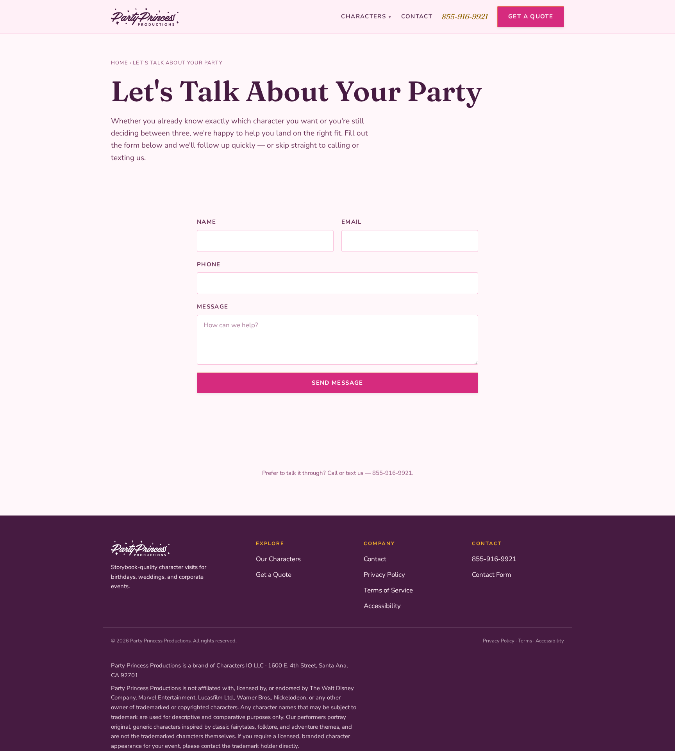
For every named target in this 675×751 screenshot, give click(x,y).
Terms (525, 640)
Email (351, 222)
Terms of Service (388, 590)
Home (119, 62)
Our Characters (278, 559)
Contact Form (491, 574)
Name (206, 222)
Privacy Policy (384, 574)
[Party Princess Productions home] (145, 17)
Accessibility (382, 605)
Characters (366, 16)
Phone (209, 264)
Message (212, 306)
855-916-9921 (465, 16)
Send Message (337, 383)
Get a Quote (530, 16)
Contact (416, 16)
